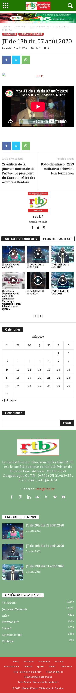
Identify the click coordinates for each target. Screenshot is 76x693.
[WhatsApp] (26, 60)
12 (29, 369)
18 (17, 377)
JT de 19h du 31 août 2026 (35, 266)
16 (68, 369)
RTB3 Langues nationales (38, 676)
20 (39, 377)
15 (58, 369)
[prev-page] (35, 316)
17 (7, 377)
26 (29, 385)
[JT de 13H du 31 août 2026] (62, 254)
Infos (5, 615)
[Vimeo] (56, 497)
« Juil (5, 400)
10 (7, 369)
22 (58, 377)
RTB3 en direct (54, 671)
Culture (28, 666)
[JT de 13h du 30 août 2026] (62, 280)
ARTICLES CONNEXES (21, 239)
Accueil (6, 27)
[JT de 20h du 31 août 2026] (13, 254)
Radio (52, 666)
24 (7, 385)
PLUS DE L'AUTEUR (57, 239)
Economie (44, 661)
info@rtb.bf (45, 488)
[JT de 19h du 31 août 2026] (38, 254)
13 (39, 369)
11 (17, 369)
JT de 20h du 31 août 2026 (10, 266)
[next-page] (40, 316)
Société (6, 628)
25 (17, 385)
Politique (8, 641)
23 (68, 377)
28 (48, 385)
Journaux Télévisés (39, 27)
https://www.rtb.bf (38, 221)
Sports (40, 666)
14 (48, 369)
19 (29, 377)
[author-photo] (38, 202)
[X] (16, 60)
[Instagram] (38, 227)
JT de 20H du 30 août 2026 (35, 292)
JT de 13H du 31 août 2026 (60, 266)
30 (68, 385)
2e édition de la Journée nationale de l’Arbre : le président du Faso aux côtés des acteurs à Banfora (18, 173)
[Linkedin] (30, 497)
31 (7, 393)
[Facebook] (6, 60)
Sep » (13, 400)
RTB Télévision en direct (27, 671)
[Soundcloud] (38, 497)
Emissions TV (10, 622)
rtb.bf (8, 48)
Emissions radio (12, 634)
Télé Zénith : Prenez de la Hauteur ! (38, 681)
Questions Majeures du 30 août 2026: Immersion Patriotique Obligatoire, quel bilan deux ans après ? (11, 300)
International (11, 666)
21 (48, 377)
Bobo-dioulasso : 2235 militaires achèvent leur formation (57, 168)
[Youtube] (64, 497)
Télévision (19, 27)
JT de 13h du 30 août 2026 (59, 292)
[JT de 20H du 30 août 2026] (38, 280)
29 (58, 385)
